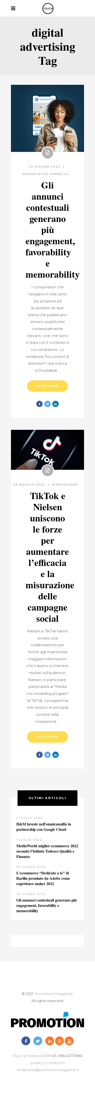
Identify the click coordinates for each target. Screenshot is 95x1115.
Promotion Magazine (54, 993)
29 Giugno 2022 (45, 166)
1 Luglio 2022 (29, 839)
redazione (67, 484)
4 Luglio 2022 (29, 818)
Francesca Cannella (47, 174)
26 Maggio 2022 (30, 484)
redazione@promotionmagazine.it (47, 1070)
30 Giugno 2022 (31, 867)
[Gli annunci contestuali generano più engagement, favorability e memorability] (47, 118)
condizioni (55, 1062)
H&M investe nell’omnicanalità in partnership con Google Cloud (43, 826)
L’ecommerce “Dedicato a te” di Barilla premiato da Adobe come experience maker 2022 (43, 878)
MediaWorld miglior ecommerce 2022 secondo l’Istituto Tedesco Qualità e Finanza (47, 851)
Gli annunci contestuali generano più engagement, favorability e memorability (53, 229)
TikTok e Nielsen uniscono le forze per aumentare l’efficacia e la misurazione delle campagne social (50, 557)
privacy (37, 1062)
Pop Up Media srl (28, 1055)
